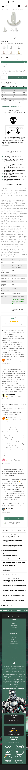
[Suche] (19, 6)
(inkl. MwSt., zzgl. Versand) (6, 64)
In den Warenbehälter (17, 77)
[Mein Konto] (22, 6)
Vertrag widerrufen (14, 630)
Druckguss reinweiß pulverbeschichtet (12, 43)
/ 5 (13, 730)
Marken (6, 9)
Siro (11, 9)
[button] (3, 6)
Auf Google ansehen (7, 363)
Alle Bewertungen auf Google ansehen (12, 523)
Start (2, 9)
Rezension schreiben (15, 518)
